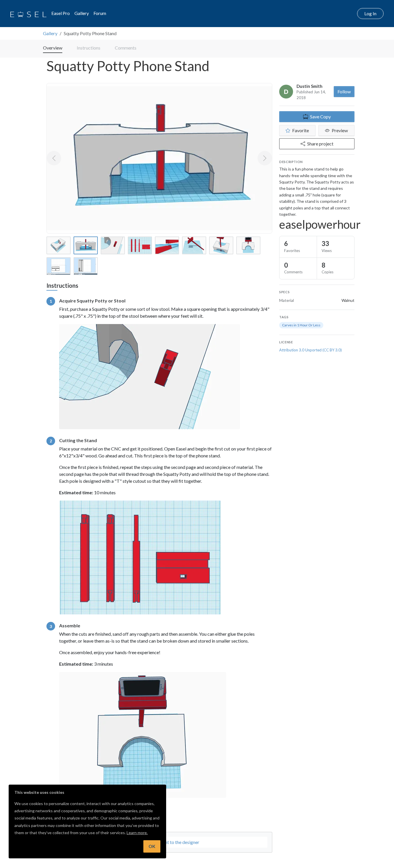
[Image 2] (86, 245)
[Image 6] (194, 245)
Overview (52, 47)
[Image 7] (221, 245)
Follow (344, 91)
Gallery (81, 13)
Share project (320, 143)
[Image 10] (86, 266)
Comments (125, 47)
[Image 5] (167, 245)
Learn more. (137, 832)
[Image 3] (113, 245)
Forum (99, 13)
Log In (370, 13)
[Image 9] (58, 266)
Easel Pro (60, 13)
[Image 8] (248, 245)
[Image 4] (140, 245)
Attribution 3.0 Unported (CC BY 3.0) (310, 350)
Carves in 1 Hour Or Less (301, 325)
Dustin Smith (309, 86)
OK (152, 846)
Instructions (88, 47)
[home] (28, 13)
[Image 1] (58, 245)
